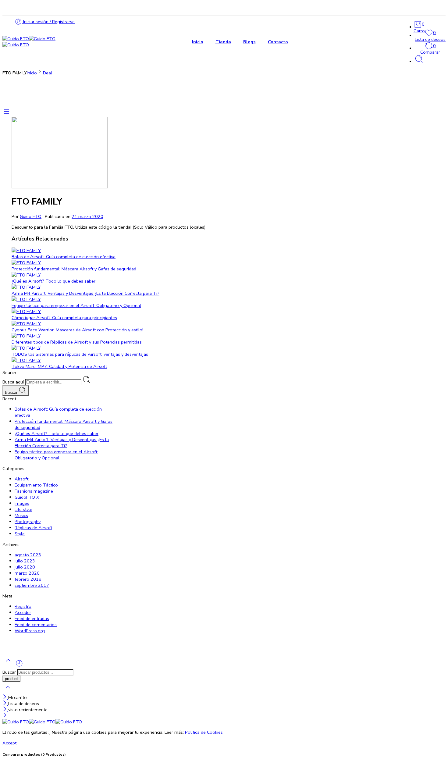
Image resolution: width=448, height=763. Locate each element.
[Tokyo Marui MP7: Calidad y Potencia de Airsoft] (178, 360)
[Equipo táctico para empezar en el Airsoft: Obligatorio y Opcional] (178, 299)
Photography (28, 522)
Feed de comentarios (36, 625)
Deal (47, 73)
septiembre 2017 (32, 585)
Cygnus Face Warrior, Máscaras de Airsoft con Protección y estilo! (77, 330)
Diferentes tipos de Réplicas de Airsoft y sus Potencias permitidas (77, 342)
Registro (23, 606)
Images (22, 503)
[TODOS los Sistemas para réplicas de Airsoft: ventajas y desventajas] (178, 348)
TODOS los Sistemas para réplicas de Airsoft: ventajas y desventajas (80, 354)
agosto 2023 (28, 555)
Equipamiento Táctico (36, 485)
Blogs (249, 42)
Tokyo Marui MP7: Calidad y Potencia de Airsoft (59, 366)
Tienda (223, 42)
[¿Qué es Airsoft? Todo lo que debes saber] (178, 275)
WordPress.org (30, 631)
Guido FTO (30, 216)
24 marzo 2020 (87, 216)
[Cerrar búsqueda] (7, 691)
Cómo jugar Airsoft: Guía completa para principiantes (64, 318)
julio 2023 (25, 561)
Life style (23, 509)
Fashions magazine (34, 491)
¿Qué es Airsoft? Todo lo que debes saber (53, 281)
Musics (21, 515)
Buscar (12, 392)
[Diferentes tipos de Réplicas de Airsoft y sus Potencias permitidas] (178, 336)
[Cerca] (5, 697)
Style (20, 534)
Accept (9, 743)
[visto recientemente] (19, 666)
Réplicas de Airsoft (33, 528)
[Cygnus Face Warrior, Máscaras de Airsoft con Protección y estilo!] (178, 324)
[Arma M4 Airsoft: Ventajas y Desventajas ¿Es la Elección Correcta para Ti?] (178, 287)
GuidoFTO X (27, 497)
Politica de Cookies (204, 732)
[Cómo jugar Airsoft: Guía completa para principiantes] (178, 311)
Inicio (197, 42)
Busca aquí (13, 382)
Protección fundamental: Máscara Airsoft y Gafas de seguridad (74, 269)
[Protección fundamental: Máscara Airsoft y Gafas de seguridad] (178, 263)
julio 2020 (25, 567)
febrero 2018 (28, 579)
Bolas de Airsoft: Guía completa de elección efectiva (64, 257)
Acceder (23, 612)
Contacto (278, 42)
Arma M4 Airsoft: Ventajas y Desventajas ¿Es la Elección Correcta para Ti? (85, 293)
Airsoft (21, 479)
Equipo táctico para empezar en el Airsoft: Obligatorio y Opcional (76, 305)
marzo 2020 (27, 573)
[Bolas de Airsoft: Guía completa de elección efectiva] (178, 251)
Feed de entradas (32, 618)
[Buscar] (419, 62)
